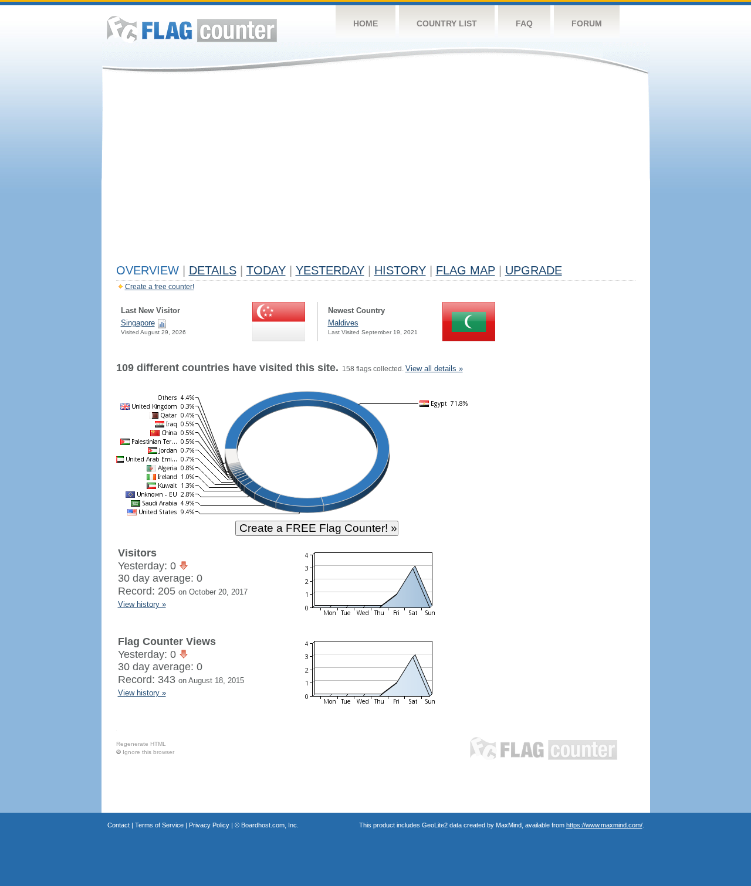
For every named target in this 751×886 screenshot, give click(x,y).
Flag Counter (192, 29)
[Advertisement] (375, 171)
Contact (118, 825)
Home (365, 23)
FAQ (524, 23)
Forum (586, 23)
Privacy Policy (209, 825)
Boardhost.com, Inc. (270, 825)
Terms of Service (159, 825)
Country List (447, 23)
